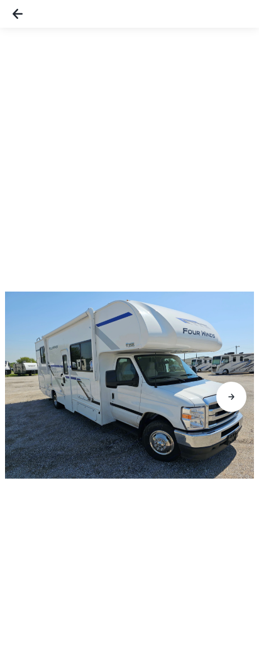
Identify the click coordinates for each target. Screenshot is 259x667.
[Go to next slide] (231, 397)
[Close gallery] (17, 13)
